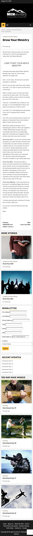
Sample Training (24, 526)
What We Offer (19, 524)
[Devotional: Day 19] (16, 391)
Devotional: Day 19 (7, 361)
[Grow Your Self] (16, 247)
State (4, 328)
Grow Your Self (8, 264)
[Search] (30, 25)
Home (5, 524)
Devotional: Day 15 (7, 372)
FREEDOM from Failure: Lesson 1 (8, 225)
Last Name (5, 316)
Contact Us (18, 528)
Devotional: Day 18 (7, 364)
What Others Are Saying (10, 526)
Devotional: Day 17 (7, 366)
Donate (25, 528)
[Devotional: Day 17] (16, 461)
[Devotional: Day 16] (16, 496)
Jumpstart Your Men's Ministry (10, 36)
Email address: (7, 337)
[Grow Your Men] (16, 282)
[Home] (3, 25)
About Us (10, 524)
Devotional (5, 405)
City (3, 324)
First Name (6, 312)
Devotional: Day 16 (7, 369)
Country (4, 341)
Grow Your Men (25, 223)
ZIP (3, 333)
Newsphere (24, 532)
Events (27, 524)
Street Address (7, 320)
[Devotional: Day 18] (16, 426)
